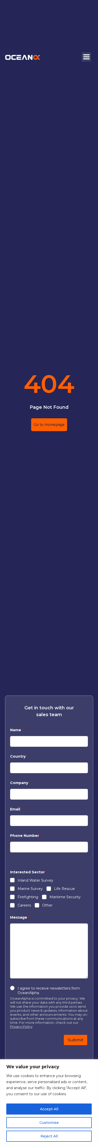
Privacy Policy (21, 1027)
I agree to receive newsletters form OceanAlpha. (49, 990)
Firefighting (28, 897)
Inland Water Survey (35, 880)
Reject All (49, 1136)
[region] (49, 1102)
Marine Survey (30, 888)
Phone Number (25, 836)
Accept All (49, 1109)
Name (16, 730)
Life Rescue (64, 888)
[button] (86, 57)
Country (19, 756)
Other (47, 905)
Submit (75, 1039)
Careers (24, 905)
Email (16, 809)
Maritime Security (65, 897)
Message (19, 917)
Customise (49, 1122)
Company (20, 783)
